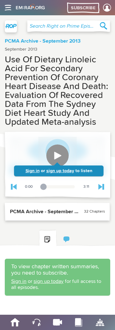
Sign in (33, 171)
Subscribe (83, 8)
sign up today (60, 171)
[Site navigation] (8, 7)
